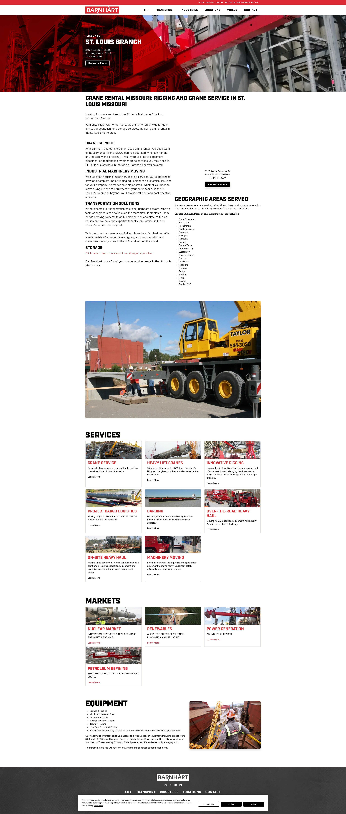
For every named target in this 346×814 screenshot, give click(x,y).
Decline (231, 804)
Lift (147, 10)
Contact (250, 10)
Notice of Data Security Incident (242, 2)
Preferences (209, 804)
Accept (254, 804)
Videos (232, 10)
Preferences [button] (98, 806)
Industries (189, 10)
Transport (165, 10)
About (220, 2)
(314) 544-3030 (93, 56)
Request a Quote (97, 63)
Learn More (94, 476)
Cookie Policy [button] (154, 803)
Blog (201, 2)
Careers (210, 2)
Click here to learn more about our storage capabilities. (119, 253)
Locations (212, 10)
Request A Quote (217, 184)
